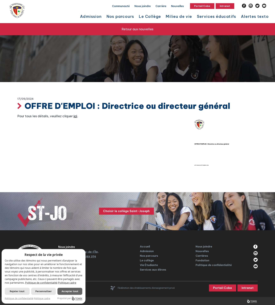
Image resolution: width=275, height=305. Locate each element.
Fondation (202, 260)
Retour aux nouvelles (137, 29)
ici (75, 116)
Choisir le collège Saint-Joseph (126, 211)
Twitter (257, 6)
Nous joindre (142, 6)
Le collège (147, 260)
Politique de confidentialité (214, 265)
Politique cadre (67, 282)
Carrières (202, 256)
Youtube (264, 6)
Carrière (160, 6)
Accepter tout (70, 291)
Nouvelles (177, 6)
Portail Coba (202, 5)
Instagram (251, 6)
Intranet (225, 5)
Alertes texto (255, 16)
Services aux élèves (153, 269)
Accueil (145, 246)
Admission (147, 251)
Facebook (244, 6)
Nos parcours (149, 256)
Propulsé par (64, 298)
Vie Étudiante (149, 265)
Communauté (121, 6)
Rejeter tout (17, 291)
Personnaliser (43, 291)
